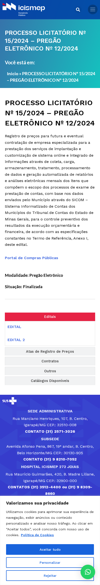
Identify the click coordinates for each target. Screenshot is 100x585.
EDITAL (14, 326)
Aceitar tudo (50, 549)
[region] (50, 540)
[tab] (50, 317)
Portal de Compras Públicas (31, 258)
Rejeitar (50, 576)
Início (12, 73)
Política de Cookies (37, 535)
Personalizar (50, 562)
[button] (78, 9)
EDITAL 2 (16, 339)
